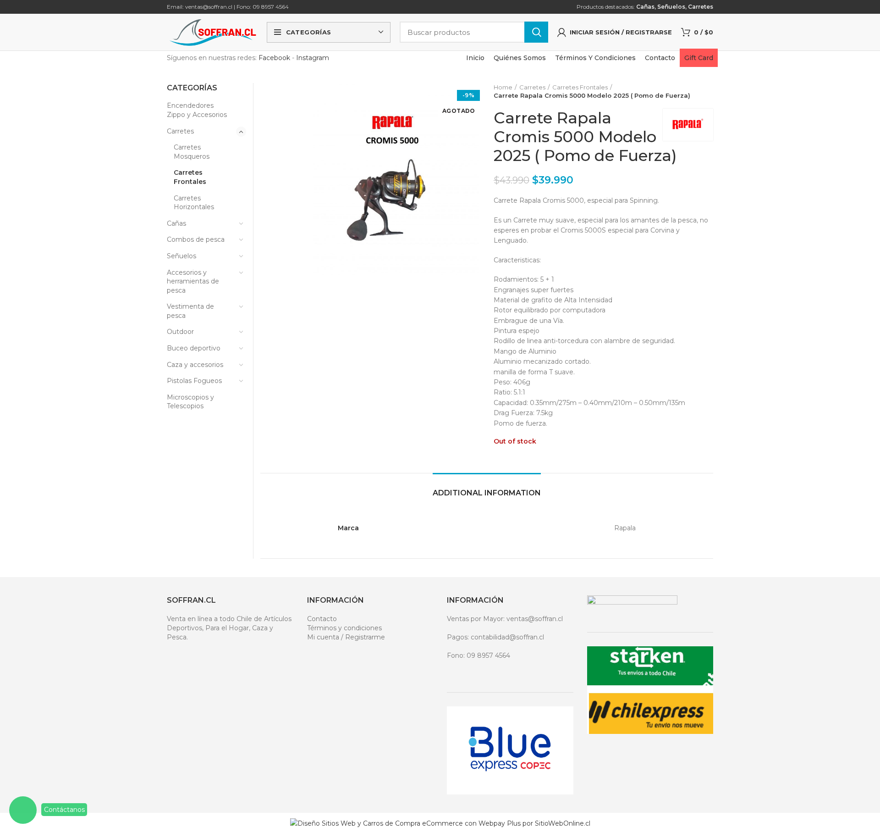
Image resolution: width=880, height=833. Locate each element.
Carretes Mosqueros (191, 152)
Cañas (645, 6)
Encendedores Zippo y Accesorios (197, 110)
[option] (282, 83)
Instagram (312, 58)
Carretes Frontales (580, 87)
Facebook (274, 58)
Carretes (700, 6)
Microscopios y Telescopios (190, 402)
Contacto (322, 619)
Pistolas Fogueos (194, 381)
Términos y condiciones (344, 628)
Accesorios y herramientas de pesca (193, 281)
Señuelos (671, 6)
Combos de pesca (196, 239)
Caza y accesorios (195, 365)
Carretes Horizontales (194, 202)
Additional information (487, 493)
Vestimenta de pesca (190, 311)
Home (503, 87)
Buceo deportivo (193, 348)
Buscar (536, 32)
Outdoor (180, 332)
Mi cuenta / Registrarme (346, 637)
